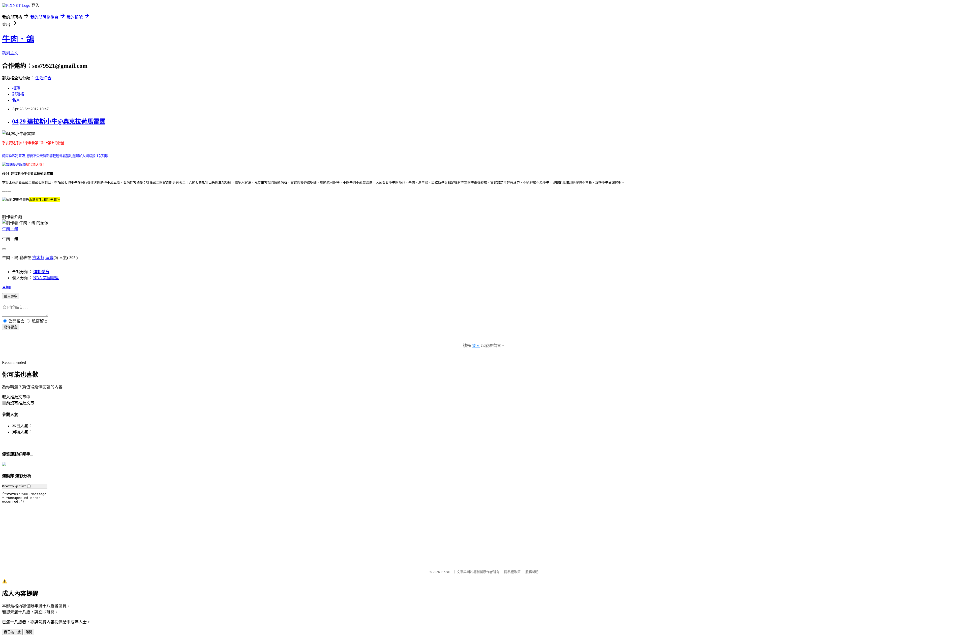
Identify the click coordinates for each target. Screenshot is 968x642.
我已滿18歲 (12, 632)
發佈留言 (10, 327)
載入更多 (10, 296)
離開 (29, 632)
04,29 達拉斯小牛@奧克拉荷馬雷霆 (58, 121)
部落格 (18, 94)
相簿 (16, 88)
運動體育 (41, 272)
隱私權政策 (512, 572)
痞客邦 (38, 257)
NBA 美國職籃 (46, 278)
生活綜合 (43, 78)
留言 (49, 257)
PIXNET (446, 572)
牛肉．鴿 (18, 39)
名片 (16, 100)
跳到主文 (10, 53)
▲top (6, 286)
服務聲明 (531, 572)
